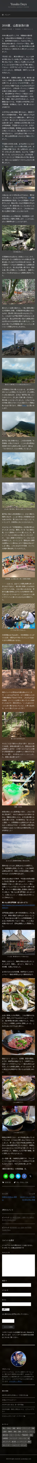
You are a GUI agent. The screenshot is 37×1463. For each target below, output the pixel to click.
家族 (31, 1435)
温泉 (26, 1182)
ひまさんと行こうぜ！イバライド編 (13, 1416)
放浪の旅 (8, 1182)
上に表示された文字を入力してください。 (15, 1314)
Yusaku (18, 29)
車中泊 (19, 1428)
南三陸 (14, 1441)
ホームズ (23, 1445)
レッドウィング (22, 1441)
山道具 (4, 1431)
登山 (17, 1182)
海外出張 (5, 1435)
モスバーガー (6, 1445)
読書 (19, 1431)
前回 (29, 198)
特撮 (33, 1428)
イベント (31, 1431)
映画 (15, 1431)
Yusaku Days (18, 4)
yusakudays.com (26, 1459)
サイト (4, 1300)
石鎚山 (24, 405)
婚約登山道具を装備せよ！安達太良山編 (15, 1395)
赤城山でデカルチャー (9, 1400)
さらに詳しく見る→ (15, 1381)
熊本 (29, 1441)
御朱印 (10, 1431)
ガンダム (17, 1435)
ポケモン (25, 1431)
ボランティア (6, 1441)
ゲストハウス (22, 1438)
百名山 (22, 1182)
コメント (6, 1252)
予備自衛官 (25, 1435)
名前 (4, 1280)
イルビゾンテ (15, 1445)
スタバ (11, 1435)
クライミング (26, 1428)
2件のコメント (28, 29)
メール (5, 1290)
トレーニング (13, 1438)
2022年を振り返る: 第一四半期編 (12, 1404)
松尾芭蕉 (5, 1438)
